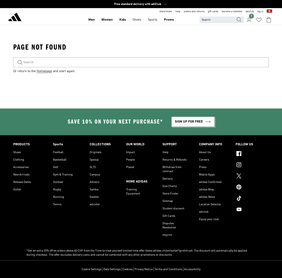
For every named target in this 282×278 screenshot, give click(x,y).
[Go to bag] (269, 20)
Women (107, 19)
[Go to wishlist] (259, 20)
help (177, 11)
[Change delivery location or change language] (269, 11)
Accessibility (192, 269)
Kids (122, 19)
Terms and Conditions (168, 269)
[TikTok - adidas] (252, 198)
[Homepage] (14, 18)
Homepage (44, 71)
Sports (152, 19)
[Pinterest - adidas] (252, 187)
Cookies (127, 269)
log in (260, 11)
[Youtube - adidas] (252, 210)
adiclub (250, 11)
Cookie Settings (92, 269)
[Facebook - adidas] (252, 154)
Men (91, 19)
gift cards (213, 11)
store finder (165, 11)
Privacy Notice (143, 269)
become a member (232, 11)
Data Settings (112, 269)
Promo (169, 19)
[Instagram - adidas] (252, 165)
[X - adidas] (252, 176)
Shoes (137, 19)
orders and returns (194, 11)
